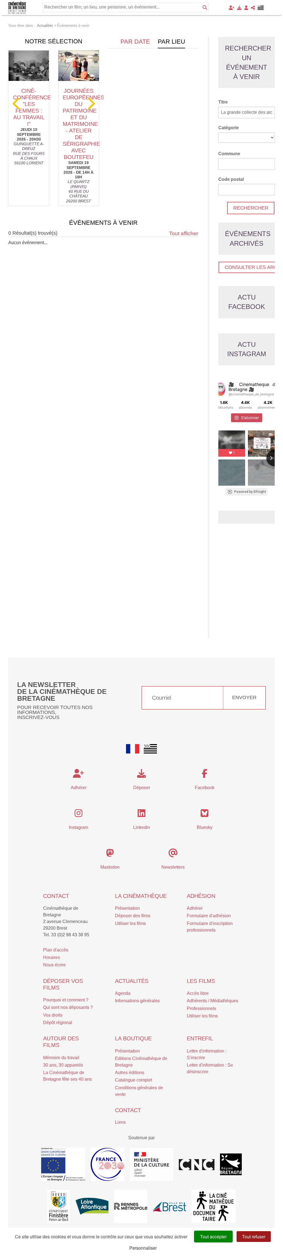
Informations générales (137, 1000)
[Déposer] (239, 7)
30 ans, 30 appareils (63, 1065)
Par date (135, 41)
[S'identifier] (246, 7)
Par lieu (171, 41)
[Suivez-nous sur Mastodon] (110, 854)
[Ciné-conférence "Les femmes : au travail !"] (29, 66)
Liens (120, 1122)
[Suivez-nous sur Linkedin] (141, 815)
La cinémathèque (141, 896)
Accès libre (198, 993)
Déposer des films (132, 915)
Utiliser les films (130, 923)
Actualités (131, 981)
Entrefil (200, 1038)
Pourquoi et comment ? (65, 1000)
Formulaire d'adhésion (209, 915)
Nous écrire (54, 965)
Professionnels (201, 1008)
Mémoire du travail (61, 1057)
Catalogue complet (133, 1080)
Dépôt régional (57, 1022)
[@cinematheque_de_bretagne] (220, 389)
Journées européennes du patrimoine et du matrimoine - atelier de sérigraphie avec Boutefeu (83, 124)
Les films (201, 981)
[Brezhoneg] (260, 7)
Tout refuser (253, 1236)
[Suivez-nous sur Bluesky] (204, 815)
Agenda (122, 993)
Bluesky (205, 827)
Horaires (51, 957)
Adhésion (201, 896)
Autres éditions (129, 1072)
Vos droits (52, 1015)
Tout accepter (213, 1236)
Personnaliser (143, 1248)
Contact (56, 896)
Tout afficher (183, 233)
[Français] (132, 748)
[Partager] (253, 7)
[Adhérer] (231, 7)
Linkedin (141, 827)
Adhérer (195, 908)
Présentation (127, 908)
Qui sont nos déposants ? (68, 1007)
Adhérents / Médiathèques (212, 1000)
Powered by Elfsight (250, 492)
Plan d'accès (55, 950)
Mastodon (110, 867)
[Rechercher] (205, 7)
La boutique (133, 1038)
